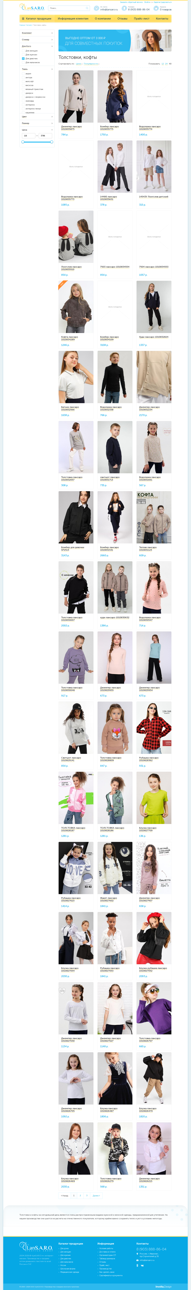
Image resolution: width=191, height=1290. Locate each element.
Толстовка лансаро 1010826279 (110, 1180)
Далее (96, 1195)
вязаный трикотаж (34, 89)
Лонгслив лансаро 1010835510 (71, 268)
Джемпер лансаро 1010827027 (110, 1039)
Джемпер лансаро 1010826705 (71, 1109)
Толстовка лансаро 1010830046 (71, 689)
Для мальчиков (33, 62)
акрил (28, 73)
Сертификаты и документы (111, 1275)
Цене (78, 63)
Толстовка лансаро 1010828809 (110, 759)
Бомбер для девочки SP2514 (72, 548)
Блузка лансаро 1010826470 (147, 1109)
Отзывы (122, 18)
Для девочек (32, 58)
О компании (103, 18)
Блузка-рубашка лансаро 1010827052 (153, 969)
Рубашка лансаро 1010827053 (110, 969)
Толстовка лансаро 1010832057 (71, 478)
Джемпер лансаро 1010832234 (149, 408)
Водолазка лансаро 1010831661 (150, 478)
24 (166, 63)
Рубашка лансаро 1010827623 (71, 899)
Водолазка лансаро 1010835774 (150, 128)
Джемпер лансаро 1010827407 (149, 899)
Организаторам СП (107, 1255)
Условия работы (106, 1248)
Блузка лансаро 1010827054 (69, 969)
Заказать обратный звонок (131, 2)
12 (163, 63)
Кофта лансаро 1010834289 (69, 338)
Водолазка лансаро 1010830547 (150, 618)
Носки (63, 1265)
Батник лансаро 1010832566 (70, 408)
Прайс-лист (141, 18)
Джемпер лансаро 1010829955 (110, 689)
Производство (105, 1269)
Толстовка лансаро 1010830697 (71, 618)
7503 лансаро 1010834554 (114, 266)
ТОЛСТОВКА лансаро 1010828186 (112, 829)
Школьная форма (67, 1269)
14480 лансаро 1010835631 (108, 198)
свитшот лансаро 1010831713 (110, 478)
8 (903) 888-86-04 (138, 9)
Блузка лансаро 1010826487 (108, 1109)
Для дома (64, 1248)
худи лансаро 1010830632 (114, 617)
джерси (29, 93)
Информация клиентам (73, 18)
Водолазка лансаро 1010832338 (111, 408)
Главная (22, 25)
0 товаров (166, 9)
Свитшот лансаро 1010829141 (71, 759)
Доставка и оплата (107, 1252)
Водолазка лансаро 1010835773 (72, 198)
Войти (147, 2)
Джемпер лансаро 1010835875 (71, 128)
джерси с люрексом (35, 97)
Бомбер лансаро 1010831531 (109, 548)
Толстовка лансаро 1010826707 (149, 1039)
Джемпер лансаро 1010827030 (71, 1039)
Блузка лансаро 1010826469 (69, 1180)
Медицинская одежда (69, 1272)
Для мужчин (31, 54)
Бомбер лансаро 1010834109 (109, 338)
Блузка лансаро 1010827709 (147, 829)
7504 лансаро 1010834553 (153, 266)
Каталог (29, 25)
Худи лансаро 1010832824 (153, 336)
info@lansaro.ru (109, 9)
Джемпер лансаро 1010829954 (149, 689)
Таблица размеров (107, 1259)
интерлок (30, 105)
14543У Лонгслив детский (153, 196)
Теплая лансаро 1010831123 (148, 548)
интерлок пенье (33, 108)
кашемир (30, 112)
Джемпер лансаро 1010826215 (149, 1180)
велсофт (30, 81)
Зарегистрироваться (163, 2)
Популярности (91, 63)
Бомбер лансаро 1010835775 (109, 128)
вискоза (29, 85)
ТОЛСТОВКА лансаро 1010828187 (73, 829)
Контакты (162, 18)
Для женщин (32, 50)
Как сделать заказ (106, 1272)
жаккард (30, 101)
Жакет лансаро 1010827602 (108, 899)
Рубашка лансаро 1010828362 (149, 759)
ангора (29, 77)
